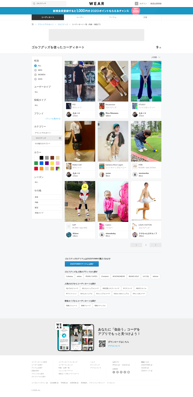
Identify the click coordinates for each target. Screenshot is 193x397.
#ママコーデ (127, 288)
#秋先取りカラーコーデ (111, 288)
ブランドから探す (38, 374)
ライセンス (111, 383)
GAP (74, 225)
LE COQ (146, 276)
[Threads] (121, 372)
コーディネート (47, 17)
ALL (39, 66)
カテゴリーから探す (39, 377)
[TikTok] (125, 372)
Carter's (108, 225)
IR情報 (63, 383)
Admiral (155, 276)
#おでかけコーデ (72, 288)
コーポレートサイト (39, 383)
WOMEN (41, 75)
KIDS (40, 79)
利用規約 (84, 383)
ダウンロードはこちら (118, 342)
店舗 (145, 17)
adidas (79, 276)
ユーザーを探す (37, 365)
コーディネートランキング (68, 362)
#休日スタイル (141, 288)
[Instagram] (117, 372)
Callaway (69, 276)
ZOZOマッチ (145, 371)
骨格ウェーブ (86, 306)
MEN (40, 70)
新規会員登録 (155, 3)
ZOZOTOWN (145, 365)
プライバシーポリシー (97, 383)
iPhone (115, 365)
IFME (141, 165)
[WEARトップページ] (33, 24)
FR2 (73, 105)
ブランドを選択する (53, 119)
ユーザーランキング (66, 365)
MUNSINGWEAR (119, 276)
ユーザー (80, 17)
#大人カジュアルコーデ (90, 288)
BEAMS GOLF (134, 276)
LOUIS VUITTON (145, 225)
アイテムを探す (37, 368)
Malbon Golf (77, 165)
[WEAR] (96, 3)
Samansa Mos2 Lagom (114, 165)
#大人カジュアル (86, 294)
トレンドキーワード (66, 371)
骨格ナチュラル (100, 306)
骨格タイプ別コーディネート (69, 374)
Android (125, 365)
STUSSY (142, 105)
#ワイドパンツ (71, 294)
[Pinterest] (128, 372)
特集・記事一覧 (64, 368)
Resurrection (110, 105)
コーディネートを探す (39, 362)
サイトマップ (95, 365)
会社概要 (53, 383)
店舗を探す (35, 371)
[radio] (36, 157)
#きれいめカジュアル (121, 294)
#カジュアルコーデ (103, 294)
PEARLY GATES (91, 276)
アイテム (112, 17)
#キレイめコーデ (139, 294)
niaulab (144, 368)
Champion (105, 276)
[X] (114, 372)
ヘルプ (92, 362)
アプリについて (114, 346)
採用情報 (73, 383)
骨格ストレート (71, 306)
